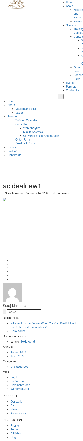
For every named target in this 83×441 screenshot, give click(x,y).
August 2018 (18, 352)
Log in (14, 377)
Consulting (21, 124)
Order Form (77, 69)
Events (70, 82)
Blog (13, 437)
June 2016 (17, 356)
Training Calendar (26, 120)
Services (71, 25)
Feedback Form (25, 143)
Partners (71, 86)
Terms (14, 429)
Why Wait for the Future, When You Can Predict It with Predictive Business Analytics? (44, 325)
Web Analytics (31, 128)
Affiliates (16, 433)
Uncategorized (19, 366)
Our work (16, 401)
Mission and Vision (26, 109)
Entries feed (18, 381)
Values (78, 21)
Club (13, 405)
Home (69, 2)
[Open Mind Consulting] (17, 4)
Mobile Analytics (33, 132)
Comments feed (20, 385)
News (14, 409)
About (69, 6)
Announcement (20, 413)
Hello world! (18, 331)
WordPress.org (20, 389)
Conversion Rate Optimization (41, 135)
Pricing (15, 425)
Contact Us (73, 90)
